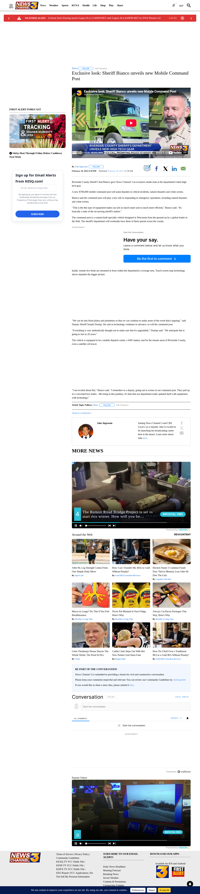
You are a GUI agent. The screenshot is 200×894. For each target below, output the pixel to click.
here (145, 438)
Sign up (185, 697)
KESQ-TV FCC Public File (70, 861)
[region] (131, 734)
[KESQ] (26, 5)
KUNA (75, 5)
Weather (53, 5)
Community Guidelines (67, 858)
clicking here (179, 679)
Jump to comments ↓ (82, 413)
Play (111, 5)
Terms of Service (64, 854)
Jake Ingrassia (81, 166)
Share (120, 5)
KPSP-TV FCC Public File (69, 865)
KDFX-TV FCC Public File (70, 869)
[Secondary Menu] (13, 5)
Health (86, 5)
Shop (103, 5)
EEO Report (62, 873)
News (43, 5)
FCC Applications (79, 873)
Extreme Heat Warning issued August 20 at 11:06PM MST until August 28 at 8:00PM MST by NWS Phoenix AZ (104, 18)
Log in (177, 697)
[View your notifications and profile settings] (187, 718)
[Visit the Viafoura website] (184, 771)
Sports (65, 5)
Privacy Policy (82, 854)
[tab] (80, 718)
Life (95, 5)
